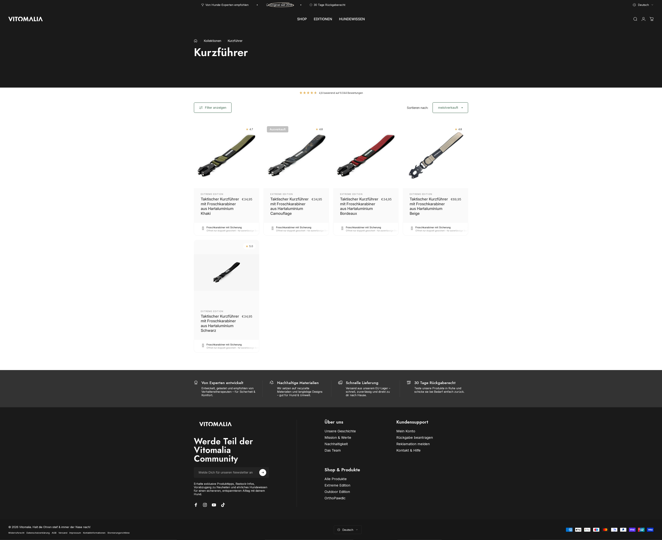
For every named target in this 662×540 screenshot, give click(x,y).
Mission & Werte (338, 437)
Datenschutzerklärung (38, 533)
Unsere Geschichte (340, 431)
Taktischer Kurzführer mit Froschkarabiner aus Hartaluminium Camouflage (289, 206)
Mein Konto (405, 431)
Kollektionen (212, 41)
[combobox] (643, 5)
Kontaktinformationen (94, 533)
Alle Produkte (336, 479)
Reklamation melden (413, 444)
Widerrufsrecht (16, 533)
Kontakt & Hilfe (408, 450)
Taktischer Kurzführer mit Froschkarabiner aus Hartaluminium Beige (429, 206)
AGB (54, 533)
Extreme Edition (212, 194)
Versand (62, 533)
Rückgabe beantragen (414, 437)
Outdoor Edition (337, 492)
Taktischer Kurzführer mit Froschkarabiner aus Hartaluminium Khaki (220, 206)
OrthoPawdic (335, 498)
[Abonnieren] (262, 472)
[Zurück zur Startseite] (195, 41)
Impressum (75, 533)
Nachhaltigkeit (336, 444)
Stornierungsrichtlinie (118, 533)
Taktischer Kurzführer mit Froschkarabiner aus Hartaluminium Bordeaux (359, 206)
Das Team (333, 450)
